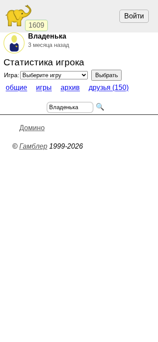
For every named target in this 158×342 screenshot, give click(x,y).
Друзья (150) (109, 88)
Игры (44, 88)
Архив (70, 88)
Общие (16, 88)
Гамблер (33, 146)
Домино (32, 128)
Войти (134, 16)
